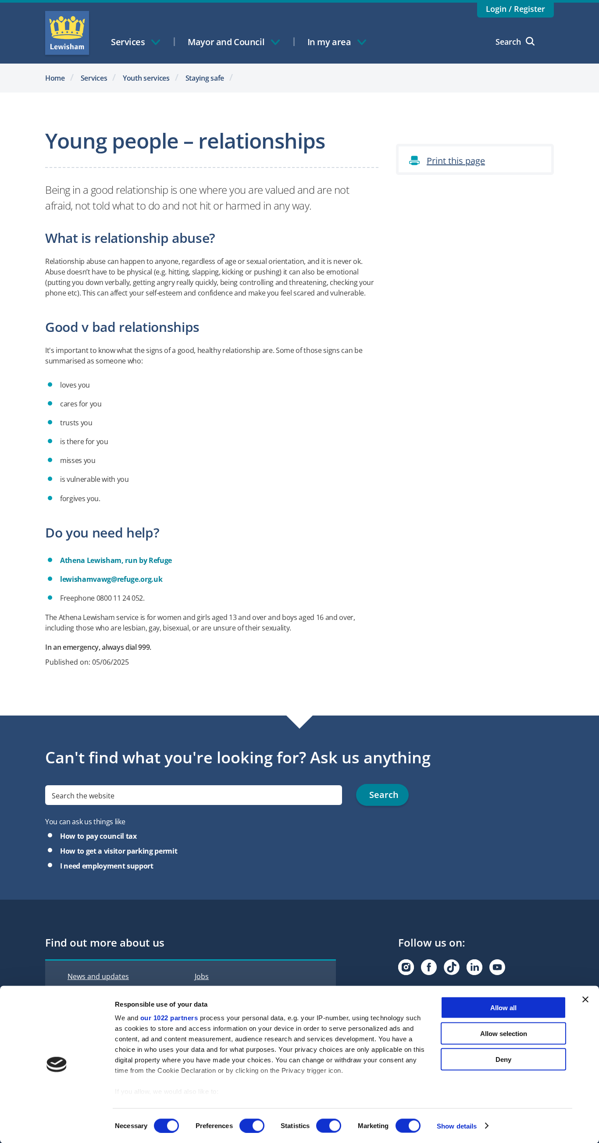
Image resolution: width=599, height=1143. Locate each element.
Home (55, 78)
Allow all (503, 1007)
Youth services (146, 78)
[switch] (251, 1125)
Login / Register (515, 9)
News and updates (98, 976)
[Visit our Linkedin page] (474, 967)
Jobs (202, 976)
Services (94, 78)
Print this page (456, 160)
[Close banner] (585, 1000)
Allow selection (503, 1033)
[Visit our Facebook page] (429, 967)
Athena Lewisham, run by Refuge (116, 560)
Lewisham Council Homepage (67, 33)
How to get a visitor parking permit (118, 851)
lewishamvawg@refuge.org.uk (111, 579)
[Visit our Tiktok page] (452, 967)
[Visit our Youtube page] (497, 967)
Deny (503, 1059)
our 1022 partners (169, 1018)
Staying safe (205, 78)
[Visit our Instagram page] (406, 967)
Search (508, 41)
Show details (457, 1125)
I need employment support (106, 866)
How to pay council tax (98, 836)
